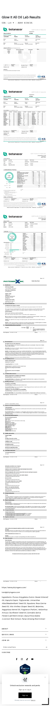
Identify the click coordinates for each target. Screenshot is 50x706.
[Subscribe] (47, 647)
